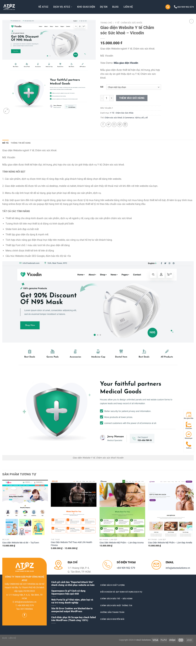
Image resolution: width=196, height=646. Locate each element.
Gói (101, 87)
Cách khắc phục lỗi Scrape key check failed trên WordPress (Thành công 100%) (73, 619)
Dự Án (103, 6)
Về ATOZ (43, 6)
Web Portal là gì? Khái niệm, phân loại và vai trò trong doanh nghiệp (72, 601)
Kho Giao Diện (86, 6)
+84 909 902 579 (185, 7)
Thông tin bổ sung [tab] (21, 143)
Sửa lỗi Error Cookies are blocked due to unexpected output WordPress (71, 610)
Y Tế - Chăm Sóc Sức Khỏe (128, 22)
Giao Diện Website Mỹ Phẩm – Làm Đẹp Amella (170, 542)
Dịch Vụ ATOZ (61, 6)
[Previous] (2, 517)
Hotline (188, 448)
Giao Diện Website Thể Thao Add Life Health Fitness (71, 544)
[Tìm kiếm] (167, 7)
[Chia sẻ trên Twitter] (108, 124)
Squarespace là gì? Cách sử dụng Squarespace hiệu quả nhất (68, 592)
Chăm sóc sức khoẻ (113, 117)
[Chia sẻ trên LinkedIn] (125, 124)
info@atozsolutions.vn (178, 567)
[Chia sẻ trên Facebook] (103, 124)
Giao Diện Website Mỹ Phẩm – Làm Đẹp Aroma (122, 542)
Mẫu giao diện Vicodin (126, 62)
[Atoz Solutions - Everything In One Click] (17, 7)
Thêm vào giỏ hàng (132, 98)
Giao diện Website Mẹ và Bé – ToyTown (20, 542)
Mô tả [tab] (5, 143)
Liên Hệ (128, 6)
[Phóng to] (6, 111)
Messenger (188, 438)
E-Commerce (128, 117)
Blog (115, 6)
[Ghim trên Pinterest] (119, 124)
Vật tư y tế (139, 117)
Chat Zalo (188, 428)
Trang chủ (106, 22)
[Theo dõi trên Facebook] (24, 615)
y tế (146, 117)
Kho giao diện (188, 418)
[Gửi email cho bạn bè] (114, 124)
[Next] (193, 517)
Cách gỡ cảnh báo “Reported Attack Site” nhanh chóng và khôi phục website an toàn (72, 583)
